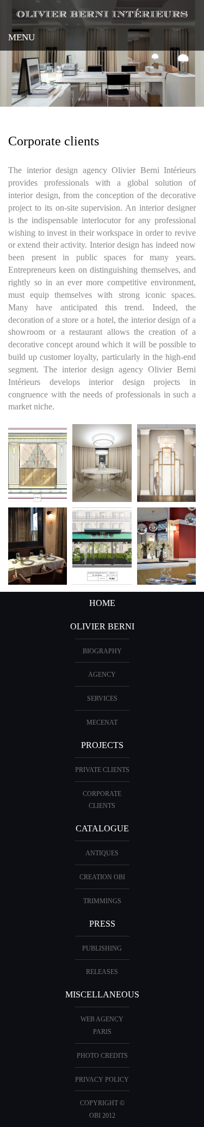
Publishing (102, 948)
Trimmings (102, 901)
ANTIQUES (102, 853)
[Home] (102, 11)
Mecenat (102, 722)
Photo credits (102, 1055)
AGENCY (102, 674)
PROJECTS (102, 745)
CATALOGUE (102, 828)
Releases (102, 972)
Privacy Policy (102, 1079)
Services (102, 698)
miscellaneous (102, 994)
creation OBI (102, 877)
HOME (102, 603)
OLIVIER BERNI (102, 626)
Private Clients (102, 770)
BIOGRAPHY (102, 651)
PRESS (102, 923)
